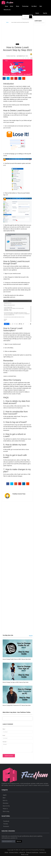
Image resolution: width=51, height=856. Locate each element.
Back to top (25, 854)
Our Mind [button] (34, 6)
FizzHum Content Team (10, 55)
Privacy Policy (13, 852)
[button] (30, 13)
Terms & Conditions (32, 852)
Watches (5, 803)
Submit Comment (9, 755)
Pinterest (6, 826)
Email (4, 735)
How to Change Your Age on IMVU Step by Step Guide (15, 682)
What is (5, 808)
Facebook (6, 821)
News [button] (17, 6)
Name (4, 729)
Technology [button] (25, 6)
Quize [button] (11, 6)
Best (41, 6)
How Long (6, 811)
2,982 (31, 58)
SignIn (37, 13)
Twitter (5, 824)
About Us (22, 852)
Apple (5, 795)
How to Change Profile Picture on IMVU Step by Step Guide (17, 659)
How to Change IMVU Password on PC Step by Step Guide (17, 705)
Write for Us (7, 9)
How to (17, 44)
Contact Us (42, 852)
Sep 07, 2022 (25, 55)
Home (6, 6)
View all (30, 635)
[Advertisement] (17, 34)
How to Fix (6, 806)
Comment (5, 741)
